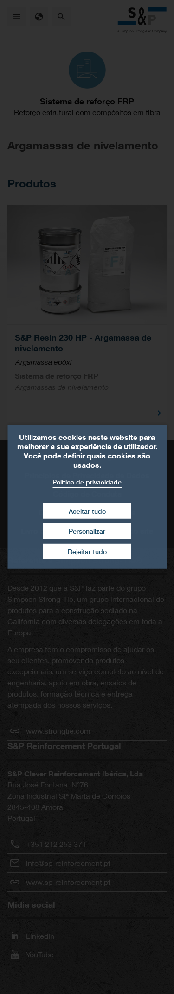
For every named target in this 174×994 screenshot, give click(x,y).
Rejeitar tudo (87, 551)
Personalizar (87, 531)
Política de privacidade (87, 482)
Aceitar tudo (87, 511)
